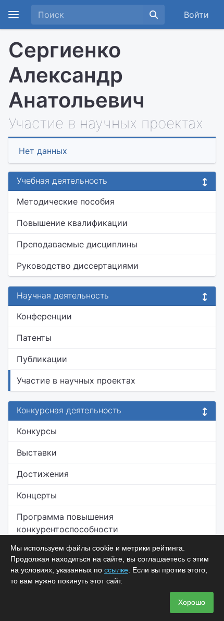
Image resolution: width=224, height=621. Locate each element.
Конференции (44, 316)
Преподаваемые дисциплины (77, 244)
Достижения (43, 474)
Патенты (34, 337)
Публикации (42, 359)
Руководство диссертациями (78, 265)
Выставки (37, 452)
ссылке (116, 570)
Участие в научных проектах (76, 380)
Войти (196, 14)
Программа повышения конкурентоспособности (67, 522)
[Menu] (13, 14)
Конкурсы (37, 431)
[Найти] (153, 14)
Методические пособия (66, 201)
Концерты (37, 495)
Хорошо (191, 602)
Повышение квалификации (72, 223)
